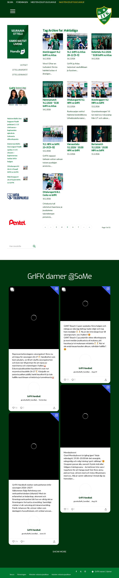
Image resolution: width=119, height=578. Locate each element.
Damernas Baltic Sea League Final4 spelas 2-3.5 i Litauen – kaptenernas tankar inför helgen (14, 152)
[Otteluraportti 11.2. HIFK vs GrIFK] (77, 89)
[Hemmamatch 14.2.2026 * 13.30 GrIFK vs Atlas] (53, 89)
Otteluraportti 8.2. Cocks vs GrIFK (51, 194)
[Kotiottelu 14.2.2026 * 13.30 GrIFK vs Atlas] (101, 41)
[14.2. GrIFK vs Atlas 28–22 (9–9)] (77, 41)
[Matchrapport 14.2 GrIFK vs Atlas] (53, 41)
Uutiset (24, 65)
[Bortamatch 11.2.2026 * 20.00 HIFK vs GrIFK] (101, 134)
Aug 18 (94, 501)
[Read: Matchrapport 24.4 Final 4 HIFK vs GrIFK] (25, 178)
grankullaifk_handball (29, 400)
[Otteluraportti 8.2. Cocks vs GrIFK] (53, 181)
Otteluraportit (20, 70)
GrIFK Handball (33, 396)
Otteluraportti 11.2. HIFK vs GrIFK (76, 101)
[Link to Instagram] (85, 571)
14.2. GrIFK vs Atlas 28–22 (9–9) (76, 54)
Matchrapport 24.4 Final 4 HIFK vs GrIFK (13, 180)
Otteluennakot (20, 74)
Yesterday (43, 400)
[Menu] (11, 11)
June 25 (43, 533)
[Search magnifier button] (34, 246)
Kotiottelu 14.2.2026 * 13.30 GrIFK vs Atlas (101, 54)
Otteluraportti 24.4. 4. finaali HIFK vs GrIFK (13, 169)
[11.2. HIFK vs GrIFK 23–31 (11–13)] (53, 134)
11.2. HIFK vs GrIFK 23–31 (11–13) (51, 146)
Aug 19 (94, 372)
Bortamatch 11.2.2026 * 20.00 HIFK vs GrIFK (99, 147)
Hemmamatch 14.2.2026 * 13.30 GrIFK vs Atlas (51, 103)
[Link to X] (81, 571)
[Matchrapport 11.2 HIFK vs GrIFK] (101, 89)
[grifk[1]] (104, 15)
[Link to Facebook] (76, 571)
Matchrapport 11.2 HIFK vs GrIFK (99, 101)
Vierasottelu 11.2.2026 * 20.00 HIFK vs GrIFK (75, 147)
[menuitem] (11, 2)
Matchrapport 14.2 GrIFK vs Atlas (51, 54)
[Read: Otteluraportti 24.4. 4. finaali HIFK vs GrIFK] (25, 167)
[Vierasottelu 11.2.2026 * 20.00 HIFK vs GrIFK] (77, 134)
